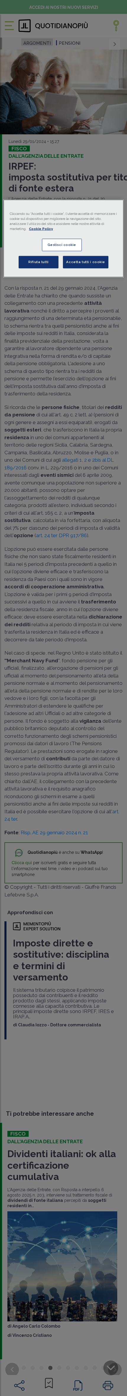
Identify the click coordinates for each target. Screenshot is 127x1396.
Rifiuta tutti (38, 262)
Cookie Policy (41, 228)
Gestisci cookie (62, 244)
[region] (63, 238)
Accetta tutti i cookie (85, 262)
